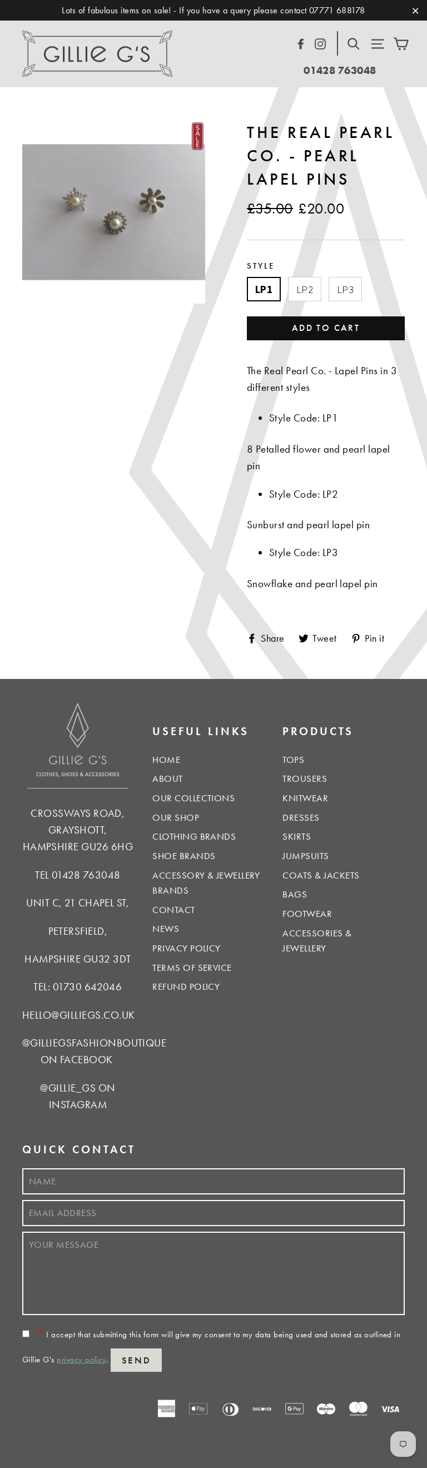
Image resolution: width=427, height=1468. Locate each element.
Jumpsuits (305, 856)
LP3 (345, 289)
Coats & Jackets (320, 875)
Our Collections (193, 798)
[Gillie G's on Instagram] (320, 42)
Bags (294, 894)
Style (261, 265)
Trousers (304, 778)
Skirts (296, 836)
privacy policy (81, 1359)
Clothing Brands (194, 836)
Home (166, 759)
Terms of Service (192, 967)
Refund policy (186, 986)
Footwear (307, 913)
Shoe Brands (183, 856)
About (167, 778)
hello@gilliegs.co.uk (78, 1015)
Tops (293, 759)
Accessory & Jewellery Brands (206, 882)
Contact (173, 910)
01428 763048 (340, 70)
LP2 (304, 289)
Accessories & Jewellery (316, 940)
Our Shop (175, 817)
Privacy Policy (186, 948)
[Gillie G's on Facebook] (300, 42)
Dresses (300, 817)
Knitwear (305, 798)
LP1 (263, 289)
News (165, 929)
